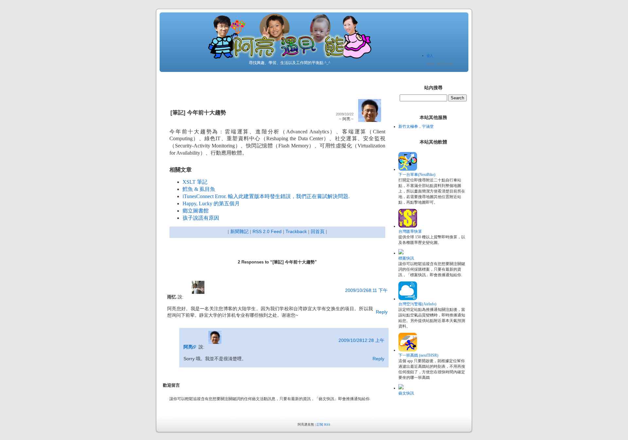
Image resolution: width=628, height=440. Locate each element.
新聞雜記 (239, 231)
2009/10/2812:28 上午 (361, 340)
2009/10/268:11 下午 (366, 290)
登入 (430, 56)
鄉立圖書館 (196, 210)
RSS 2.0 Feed (267, 231)
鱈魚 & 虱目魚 (199, 189)
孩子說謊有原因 (201, 218)
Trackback (296, 231)
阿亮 (188, 346)
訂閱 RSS (323, 424)
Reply (382, 311)
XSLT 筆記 (195, 182)
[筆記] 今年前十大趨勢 (198, 113)
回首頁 (317, 231)
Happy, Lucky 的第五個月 (211, 203)
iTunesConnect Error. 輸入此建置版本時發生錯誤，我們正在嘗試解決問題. (266, 196)
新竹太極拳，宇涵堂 (416, 126)
